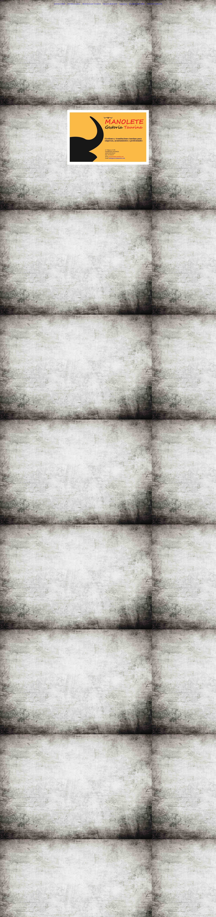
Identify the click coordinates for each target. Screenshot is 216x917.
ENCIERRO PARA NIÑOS (137, 4)
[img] (108, 137)
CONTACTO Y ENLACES (154, 4)
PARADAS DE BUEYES (110, 4)
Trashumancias (123, 4)
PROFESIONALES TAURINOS (91, 4)
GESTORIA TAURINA (73, 4)
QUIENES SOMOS (59, 4)
